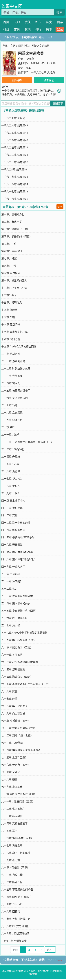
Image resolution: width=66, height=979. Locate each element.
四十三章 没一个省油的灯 (15, 522)
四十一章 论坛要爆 (12, 508)
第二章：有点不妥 (11, 221)
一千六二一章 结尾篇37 (14, 162)
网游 (60, 22)
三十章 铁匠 (8, 427)
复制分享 (58, 103)
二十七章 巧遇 (9, 405)
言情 (17, 29)
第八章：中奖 (9, 265)
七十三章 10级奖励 (12, 742)
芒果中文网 (11, 6)
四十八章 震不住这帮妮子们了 (18, 559)
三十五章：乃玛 (10, 464)
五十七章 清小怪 (10, 625)
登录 (60, 29)
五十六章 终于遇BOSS (14, 618)
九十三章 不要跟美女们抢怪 (17, 889)
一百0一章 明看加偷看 (14, 940)
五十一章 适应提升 (12, 581)
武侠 (28, 22)
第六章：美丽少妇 (11, 251)
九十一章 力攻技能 (12, 874)
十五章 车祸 (8, 317)
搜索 (59, 12)
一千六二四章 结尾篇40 (14, 140)
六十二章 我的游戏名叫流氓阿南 (19, 662)
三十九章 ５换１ (10, 493)
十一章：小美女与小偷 (14, 287)
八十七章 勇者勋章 (12, 845)
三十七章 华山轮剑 (12, 478)
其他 (28, 29)
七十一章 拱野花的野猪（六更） (19, 728)
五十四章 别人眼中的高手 (15, 603)
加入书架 (17, 80)
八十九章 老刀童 (10, 860)
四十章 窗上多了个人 (13, 500)
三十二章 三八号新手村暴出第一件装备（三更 (27, 442)
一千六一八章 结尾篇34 (14, 184)
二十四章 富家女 (10, 383)
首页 (6, 22)
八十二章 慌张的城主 (13, 808)
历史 (49, 22)
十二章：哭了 (9, 295)
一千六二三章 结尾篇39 (14, 147)
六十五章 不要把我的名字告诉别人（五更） (26, 684)
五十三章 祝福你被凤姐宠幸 (17, 596)
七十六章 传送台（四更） (15, 764)
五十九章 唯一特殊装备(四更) (18, 640)
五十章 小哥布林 (10, 574)
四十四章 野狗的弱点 (13, 530)
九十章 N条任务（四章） (15, 867)
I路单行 (30, 58)
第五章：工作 (9, 243)
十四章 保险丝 (9, 309)
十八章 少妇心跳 (10, 339)
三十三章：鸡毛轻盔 (12, 449)
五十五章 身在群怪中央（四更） (19, 610)
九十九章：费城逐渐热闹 (15, 933)
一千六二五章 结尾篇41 (14, 132)
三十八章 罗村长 (10, 486)
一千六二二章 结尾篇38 (14, 154)
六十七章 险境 (9, 698)
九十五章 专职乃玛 (12, 904)
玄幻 (17, 22)
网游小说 (23, 45)
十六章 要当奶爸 (10, 324)
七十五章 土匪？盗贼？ (14, 757)
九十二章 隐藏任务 (12, 882)
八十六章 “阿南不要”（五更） (17, 838)
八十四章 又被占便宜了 (14, 823)
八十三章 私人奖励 (12, 816)
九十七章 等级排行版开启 (15, 918)
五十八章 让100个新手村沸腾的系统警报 (24, 632)
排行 (38, 29)
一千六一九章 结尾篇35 (14, 176)
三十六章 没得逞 (10, 471)
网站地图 (33, 973)
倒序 (60, 206)
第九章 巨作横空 (10, 273)
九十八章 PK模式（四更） (16, 926)
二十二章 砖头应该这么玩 (15, 368)
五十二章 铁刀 (9, 588)
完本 (49, 29)
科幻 (6, 29)
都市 (38, 22)
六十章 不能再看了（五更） (17, 647)
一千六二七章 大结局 (43, 72)
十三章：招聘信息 (11, 302)
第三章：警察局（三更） (15, 229)
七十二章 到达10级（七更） (17, 735)
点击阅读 (49, 80)
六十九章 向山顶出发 (13, 713)
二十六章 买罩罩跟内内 (14, 398)
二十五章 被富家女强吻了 (15, 390)
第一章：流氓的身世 (12, 214)
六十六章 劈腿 (9, 691)
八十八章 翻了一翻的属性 (15, 852)
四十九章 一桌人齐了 (13, 566)
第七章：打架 (9, 258)
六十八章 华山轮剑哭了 (14, 706)
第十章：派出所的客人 (14, 280)
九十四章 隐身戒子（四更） (17, 896)
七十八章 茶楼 (9, 779)
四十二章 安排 (9, 515)
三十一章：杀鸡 (10, 434)
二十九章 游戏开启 (12, 420)
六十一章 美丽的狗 (12, 654)
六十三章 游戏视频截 (13, 669)
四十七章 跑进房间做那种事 (17, 552)
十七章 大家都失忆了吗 (14, 331)
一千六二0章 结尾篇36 (14, 169)
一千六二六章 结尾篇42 (14, 125)
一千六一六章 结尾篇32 (14, 198)
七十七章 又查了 (10, 772)
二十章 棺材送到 (10, 353)
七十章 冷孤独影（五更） (15, 720)
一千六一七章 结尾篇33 (14, 191)
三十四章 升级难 (10, 456)
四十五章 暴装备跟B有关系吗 (17, 537)
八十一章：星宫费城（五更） (18, 801)
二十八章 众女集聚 (12, 412)
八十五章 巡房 (9, 830)
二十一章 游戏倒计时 (13, 361)
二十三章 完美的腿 (12, 376)
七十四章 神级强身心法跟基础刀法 (21, 750)
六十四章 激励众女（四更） (17, 676)
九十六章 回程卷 (10, 911)
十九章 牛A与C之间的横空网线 (18, 346)
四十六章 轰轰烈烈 (12, 544)
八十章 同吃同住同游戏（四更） (19, 794)
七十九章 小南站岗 (12, 786)
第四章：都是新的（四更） (16, 236)
